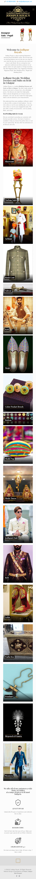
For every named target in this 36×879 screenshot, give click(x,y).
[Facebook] (17, 4)
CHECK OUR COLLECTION (6, 37)
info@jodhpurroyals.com (25, 1)
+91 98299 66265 (11, 1)
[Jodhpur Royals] (18, 15)
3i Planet (24, 871)
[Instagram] (19, 4)
